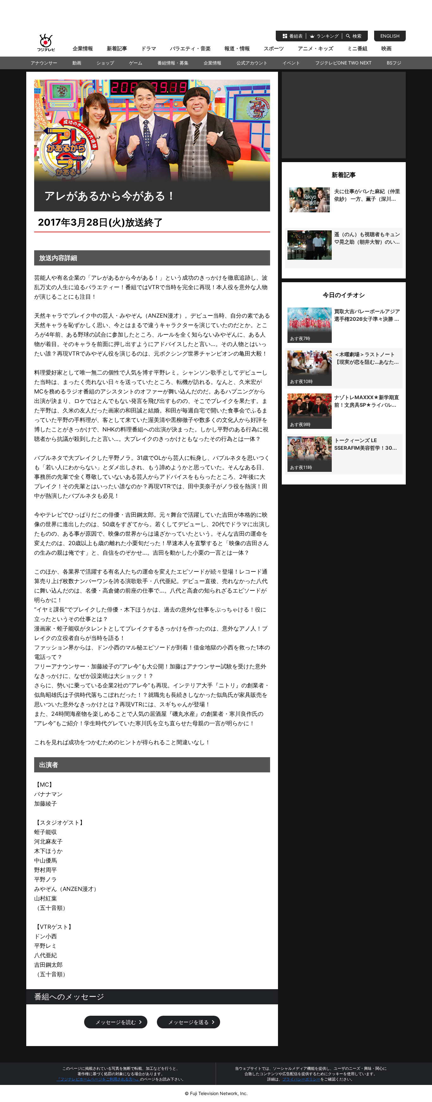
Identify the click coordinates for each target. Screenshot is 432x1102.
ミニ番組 (357, 48)
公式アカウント (252, 62)
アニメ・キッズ (315, 48)
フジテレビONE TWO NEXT (343, 62)
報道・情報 (237, 48)
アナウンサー (44, 62)
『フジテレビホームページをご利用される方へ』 (98, 1079)
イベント (291, 62)
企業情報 (83, 48)
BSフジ (394, 62)
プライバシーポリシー (301, 1079)
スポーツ (274, 48)
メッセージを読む (116, 1022)
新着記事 (117, 48)
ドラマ (148, 48)
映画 (386, 48)
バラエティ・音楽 (190, 48)
